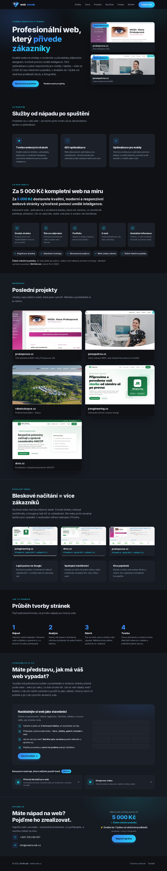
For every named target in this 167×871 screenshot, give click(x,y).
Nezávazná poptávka (25, 83)
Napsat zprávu (124, 838)
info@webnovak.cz (30, 845)
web (27, 4)
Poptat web (146, 4)
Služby (78, 4)
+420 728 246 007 (30, 837)
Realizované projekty (54, 83)
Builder (131, 4)
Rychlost (110, 4)
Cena (87, 4)
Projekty (98, 4)
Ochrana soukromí (137, 863)
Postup (121, 4)
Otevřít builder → (29, 756)
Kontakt (151, 863)
